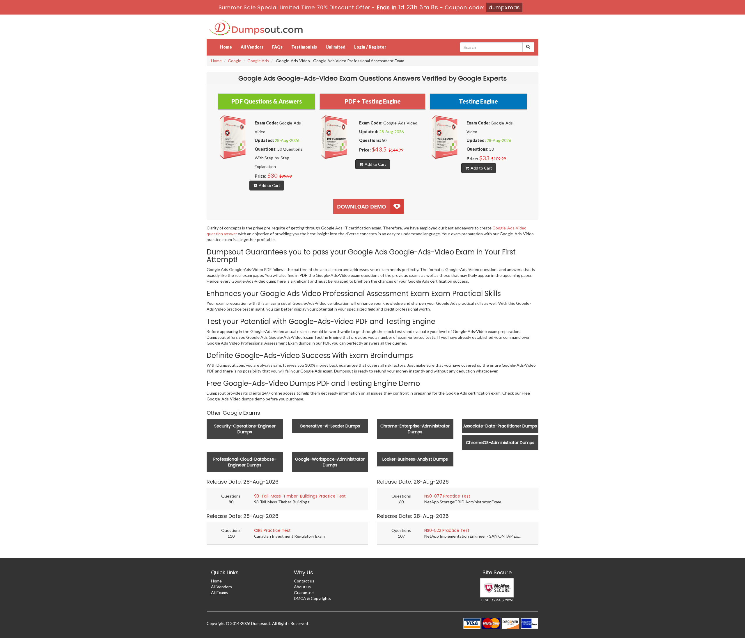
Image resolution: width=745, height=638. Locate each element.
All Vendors (252, 46)
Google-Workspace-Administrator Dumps (330, 462)
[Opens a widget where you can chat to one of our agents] (705, 604)
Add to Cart (268, 185)
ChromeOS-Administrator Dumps (500, 442)
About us (302, 586)
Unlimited (335, 46)
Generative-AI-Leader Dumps (330, 426)
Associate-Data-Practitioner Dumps (500, 426)
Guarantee (304, 592)
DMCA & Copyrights (312, 598)
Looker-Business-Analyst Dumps (415, 459)
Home (226, 46)
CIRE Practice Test (272, 530)
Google (234, 60)
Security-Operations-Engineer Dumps (245, 429)
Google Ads (258, 60)
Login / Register (370, 46)
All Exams (219, 592)
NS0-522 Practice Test (446, 530)
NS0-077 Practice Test (447, 496)
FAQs (277, 46)
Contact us (304, 580)
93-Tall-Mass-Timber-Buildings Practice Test (300, 496)
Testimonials (304, 46)
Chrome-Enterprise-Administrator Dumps (415, 429)
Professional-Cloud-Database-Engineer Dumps (244, 462)
